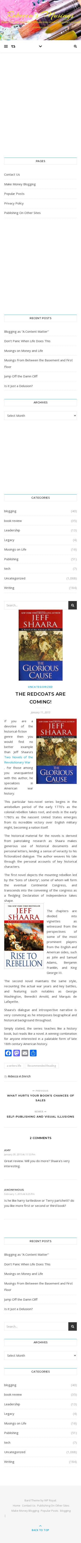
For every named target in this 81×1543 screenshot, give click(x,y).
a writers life (14, 1065)
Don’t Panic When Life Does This (27, 341)
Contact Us (12, 174)
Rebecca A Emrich (19, 1076)
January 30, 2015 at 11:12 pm (19, 1154)
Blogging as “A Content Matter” (26, 331)
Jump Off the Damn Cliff (20, 376)
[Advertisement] (40, 109)
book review (13, 521)
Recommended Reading (42, 1065)
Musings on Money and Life (23, 351)
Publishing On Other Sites (22, 213)
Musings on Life (15, 549)
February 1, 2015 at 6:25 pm (19, 1193)
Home (16, 1505)
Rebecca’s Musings (40, 15)
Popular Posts (14, 193)
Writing (9, 588)
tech (7, 568)
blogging (10, 511)
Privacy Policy (14, 203)
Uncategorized (14, 578)
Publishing (11, 559)
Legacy (9, 540)
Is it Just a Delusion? (18, 386)
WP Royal (50, 1500)
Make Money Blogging (20, 184)
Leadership (12, 530)
